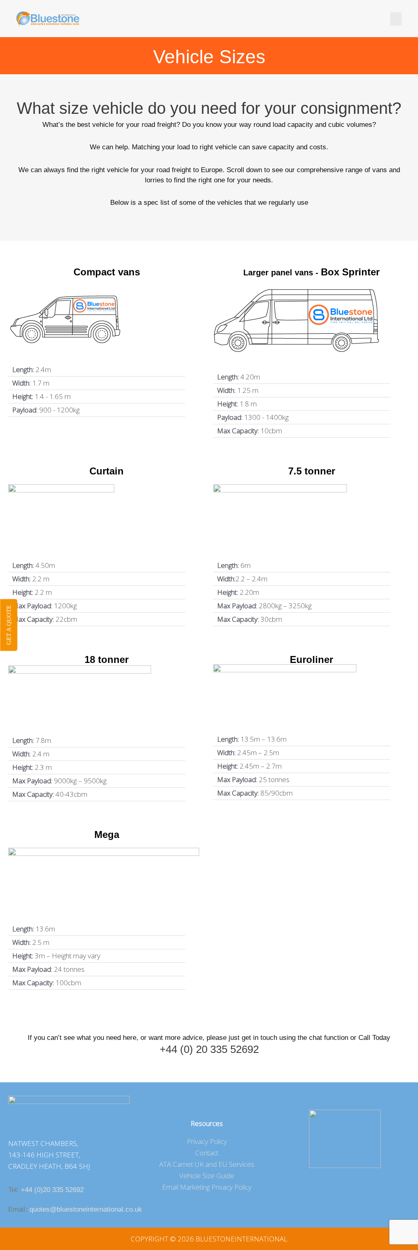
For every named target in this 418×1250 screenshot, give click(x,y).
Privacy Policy (207, 1141)
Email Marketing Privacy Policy (206, 1187)
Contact (206, 1152)
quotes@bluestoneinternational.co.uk (85, 1209)
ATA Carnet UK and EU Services (206, 1164)
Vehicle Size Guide (206, 1175)
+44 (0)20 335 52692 (52, 1190)
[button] (396, 19)
